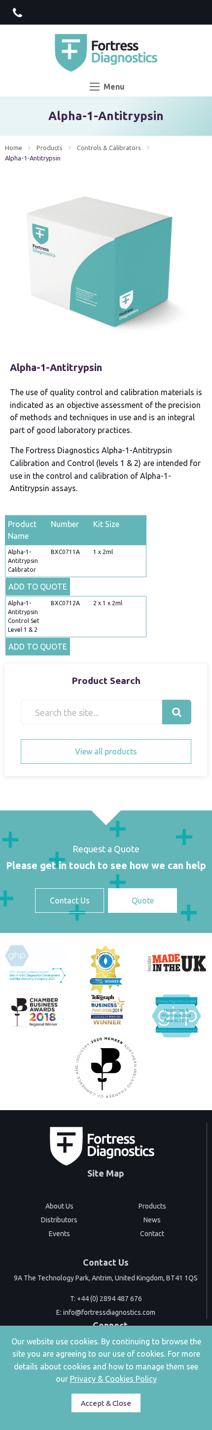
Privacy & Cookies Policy (113, 1378)
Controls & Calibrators (109, 147)
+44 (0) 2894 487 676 (109, 1299)
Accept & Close (106, 1403)
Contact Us (70, 900)
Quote (143, 900)
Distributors (59, 1220)
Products (49, 147)
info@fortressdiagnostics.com (109, 1312)
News (152, 1220)
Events (59, 1234)
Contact (152, 1234)
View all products (106, 751)
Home (13, 147)
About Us (59, 1206)
